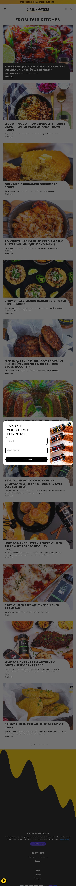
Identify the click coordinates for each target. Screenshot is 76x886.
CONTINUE (26, 460)
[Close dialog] (69, 424)
